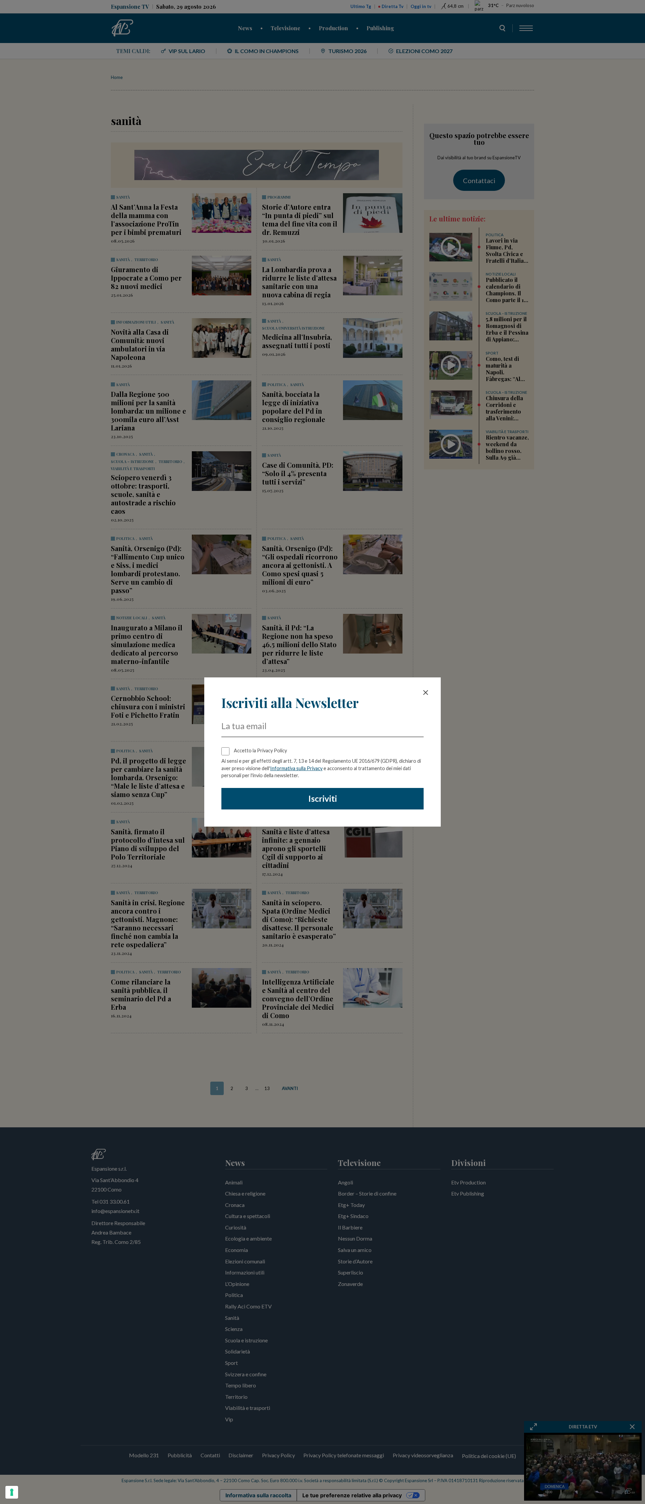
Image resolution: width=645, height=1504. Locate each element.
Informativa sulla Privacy (296, 768)
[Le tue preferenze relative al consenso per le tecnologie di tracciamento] (11, 1492)
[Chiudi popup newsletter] (425, 692)
